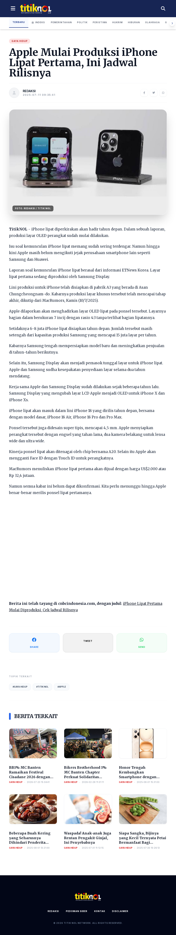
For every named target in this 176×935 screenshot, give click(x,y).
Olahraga (152, 22)
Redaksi (53, 911)
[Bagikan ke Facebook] (144, 93)
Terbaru (18, 22)
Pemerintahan (61, 22)
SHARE (34, 647)
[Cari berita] (163, 8)
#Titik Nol (42, 686)
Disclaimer (120, 911)
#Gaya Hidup (20, 686)
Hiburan (134, 22)
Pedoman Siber (76, 911)
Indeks (40, 22)
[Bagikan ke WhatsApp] (163, 93)
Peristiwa (100, 22)
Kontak (99, 911)
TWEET (88, 641)
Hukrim (117, 22)
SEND (141, 647)
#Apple (62, 686)
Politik (82, 22)
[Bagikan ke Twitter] (154, 93)
